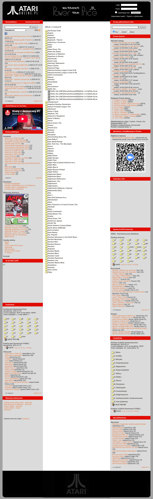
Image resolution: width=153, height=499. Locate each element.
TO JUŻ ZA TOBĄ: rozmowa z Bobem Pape (128, 292)
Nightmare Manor (55, 174)
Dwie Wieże (9, 380)
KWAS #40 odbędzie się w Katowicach (19, 95)
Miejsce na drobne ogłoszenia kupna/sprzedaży (129, 328)
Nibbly (50, 153)
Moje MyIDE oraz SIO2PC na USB (124, 447)
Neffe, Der (52, 89)
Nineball (51, 207)
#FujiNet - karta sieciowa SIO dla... (124, 68)
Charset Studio (117, 60)
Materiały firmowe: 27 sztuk (15, 231)
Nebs (50, 84)
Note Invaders (53, 230)
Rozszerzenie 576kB (120, 454)
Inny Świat (8, 386)
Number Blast (53, 253)
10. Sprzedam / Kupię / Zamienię (124, 116)
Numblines (52, 265)
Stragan (114, 314)
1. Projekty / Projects (119, 100)
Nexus (50, 146)
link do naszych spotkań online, (123, 137)
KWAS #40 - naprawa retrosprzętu (17, 79)
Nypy (50, 272)
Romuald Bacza (118, 286)
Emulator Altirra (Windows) (14, 189)
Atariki (7, 242)
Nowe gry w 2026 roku (13, 138)
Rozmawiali (115, 268)
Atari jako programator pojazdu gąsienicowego (129, 424)
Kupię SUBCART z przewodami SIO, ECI (127, 64)
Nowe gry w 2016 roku (13, 160)
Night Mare (52, 165)
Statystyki (7, 410)
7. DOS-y (117, 373)
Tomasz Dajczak (118, 274)
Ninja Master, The (54, 214)
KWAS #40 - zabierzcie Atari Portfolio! (18, 76)
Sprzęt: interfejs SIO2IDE (121, 332)
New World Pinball (55, 142)
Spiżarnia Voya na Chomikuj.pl (15, 235)
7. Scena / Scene (118, 111)
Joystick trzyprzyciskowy (121, 445)
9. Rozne (117, 380)
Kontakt (6, 256)
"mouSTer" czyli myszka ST (122, 317)
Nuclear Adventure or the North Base (62, 237)
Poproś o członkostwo (135, 16)
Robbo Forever (10, 368)
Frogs (7, 357)
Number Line (53, 260)
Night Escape (53, 158)
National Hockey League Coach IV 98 (62, 73)
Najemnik (51, 38)
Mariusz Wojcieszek (119, 285)
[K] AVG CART (117, 78)
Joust (7, 361)
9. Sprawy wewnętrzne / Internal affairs (126, 114)
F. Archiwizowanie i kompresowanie (128, 398)
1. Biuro (117, 352)
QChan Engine (10, 174)
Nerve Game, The (54, 123)
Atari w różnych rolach (120, 460)
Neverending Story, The (57, 137)
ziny (131, 261)
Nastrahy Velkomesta (56, 63)
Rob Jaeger (116, 295)
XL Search (8, 253)
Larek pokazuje (10, 156)
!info (132, 247)
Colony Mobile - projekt (12, 408)
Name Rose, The (54, 49)
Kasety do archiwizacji (120, 82)
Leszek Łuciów (117, 290)
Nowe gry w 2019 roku (13, 152)
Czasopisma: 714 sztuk (13, 226)
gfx (146, 243)
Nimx (50, 202)
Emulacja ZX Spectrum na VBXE (16, 158)
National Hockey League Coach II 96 (62, 70)
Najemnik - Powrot (55, 40)
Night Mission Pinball (56, 169)
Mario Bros (9, 364)
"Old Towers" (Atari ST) (13, 353)
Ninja (50, 209)
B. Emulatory (119, 384)
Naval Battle (52, 82)
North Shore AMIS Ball (56, 228)
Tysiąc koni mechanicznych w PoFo (18, 36)
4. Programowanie (121, 363)
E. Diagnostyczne (121, 394)
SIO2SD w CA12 (118, 433)
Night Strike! (53, 172)
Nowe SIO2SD (117, 431)
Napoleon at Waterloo (56, 54)
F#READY (116, 279)
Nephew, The (53, 113)
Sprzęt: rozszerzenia (120, 323)
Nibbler (51, 151)
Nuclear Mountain (55, 239)
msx (139, 250)
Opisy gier (7, 352)
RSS (36, 30)
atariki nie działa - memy (121, 57)
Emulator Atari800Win (12, 184)
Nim (49, 193)
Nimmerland (53, 200)
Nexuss (51, 148)
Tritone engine (10, 172)
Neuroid (51, 132)
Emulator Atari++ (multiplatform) (16, 187)
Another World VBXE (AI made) (123, 42)
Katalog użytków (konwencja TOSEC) (125, 409)
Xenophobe (9, 366)
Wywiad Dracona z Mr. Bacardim (124, 272)
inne (23, 336)
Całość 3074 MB (13, 339)
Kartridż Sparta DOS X (13, 143)
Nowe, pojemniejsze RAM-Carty (124, 316)
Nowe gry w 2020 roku (13, 151)
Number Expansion (55, 258)
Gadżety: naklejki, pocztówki (122, 325)
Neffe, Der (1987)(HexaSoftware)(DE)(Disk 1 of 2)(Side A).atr (73, 91)
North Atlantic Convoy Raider (59, 225)
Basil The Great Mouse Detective (17, 382)
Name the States (54, 51)
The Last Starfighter (12, 378)
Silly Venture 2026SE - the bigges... (125, 89)
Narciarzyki (52, 58)
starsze (39, 178)
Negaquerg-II (53, 102)
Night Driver (52, 155)
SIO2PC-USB (117, 429)
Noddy (50, 216)
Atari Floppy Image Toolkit (14, 86)
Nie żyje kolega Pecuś (13, 56)
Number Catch (53, 256)
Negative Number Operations (59, 104)
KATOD (115, 283)
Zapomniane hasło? (118, 16)
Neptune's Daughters (56, 116)
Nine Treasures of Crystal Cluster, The (63, 204)
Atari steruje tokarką (119, 463)
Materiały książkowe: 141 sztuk (16, 229)
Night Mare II (53, 167)
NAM (50, 47)
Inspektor (8, 387)
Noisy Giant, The (54, 218)
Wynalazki (115, 422)
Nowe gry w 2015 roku (13, 161)
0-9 (7, 319)
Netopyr (51, 130)
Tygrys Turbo (117, 440)
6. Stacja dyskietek (121, 370)
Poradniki (7, 136)
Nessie (50, 125)
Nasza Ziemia (53, 65)
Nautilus (51, 79)
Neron (50, 120)
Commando (9, 362)
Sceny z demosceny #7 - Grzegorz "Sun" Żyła (22, 58)
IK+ (113, 86)
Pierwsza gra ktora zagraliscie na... (125, 50)
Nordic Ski (52, 223)
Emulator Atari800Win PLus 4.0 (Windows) (20, 185)
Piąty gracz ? (117, 75)
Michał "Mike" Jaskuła (120, 277)
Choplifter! (8, 359)
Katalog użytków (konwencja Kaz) (124, 342)
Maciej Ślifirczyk (118, 301)
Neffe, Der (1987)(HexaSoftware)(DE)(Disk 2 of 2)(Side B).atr (73, 99)
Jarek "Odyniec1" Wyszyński (123, 302)
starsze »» (38, 101)
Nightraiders (53, 186)
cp (146, 240)
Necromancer (53, 86)
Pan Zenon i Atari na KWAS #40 (16, 65)
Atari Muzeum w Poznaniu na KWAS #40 (19, 52)
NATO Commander (55, 75)
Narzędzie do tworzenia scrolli (16, 142)
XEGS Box (116, 458)
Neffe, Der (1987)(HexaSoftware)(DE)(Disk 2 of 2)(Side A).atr (73, 96)
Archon (7, 377)
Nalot (50, 45)
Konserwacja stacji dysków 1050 (17, 147)
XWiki (7, 244)
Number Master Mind (56, 263)
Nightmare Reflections (57, 179)
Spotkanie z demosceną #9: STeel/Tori (19, 40)
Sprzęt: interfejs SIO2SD (121, 334)
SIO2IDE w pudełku (119, 462)
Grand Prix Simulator (12, 389)
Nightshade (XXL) (55, 190)
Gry (116, 32)
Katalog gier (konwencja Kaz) (14, 309)
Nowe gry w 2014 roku (13, 170)
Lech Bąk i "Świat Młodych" (122, 276)
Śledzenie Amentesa (119, 288)
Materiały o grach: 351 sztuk (15, 233)
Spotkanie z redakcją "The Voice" (17, 68)
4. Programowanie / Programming (124, 105)
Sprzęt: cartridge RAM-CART (123, 326)
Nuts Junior (52, 270)
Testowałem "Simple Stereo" (122, 442)
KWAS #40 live (10, 72)
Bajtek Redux (9, 236)
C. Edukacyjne (120, 387)
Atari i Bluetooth (118, 427)
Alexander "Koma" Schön (121, 299)
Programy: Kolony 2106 (120, 321)
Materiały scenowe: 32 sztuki (15, 227)
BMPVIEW (8, 167)
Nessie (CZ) (52, 127)
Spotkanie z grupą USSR (14, 74)
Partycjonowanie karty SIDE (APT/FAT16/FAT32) (22, 163)
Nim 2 (50, 195)
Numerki (51, 267)
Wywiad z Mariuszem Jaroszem (124, 270)
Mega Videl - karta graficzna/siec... (124, 93)
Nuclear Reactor (54, 244)
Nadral (50, 33)
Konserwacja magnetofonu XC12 (17, 149)
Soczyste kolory (118, 456)
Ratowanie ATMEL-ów (120, 435)
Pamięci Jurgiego (11, 47)
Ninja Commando (55, 211)
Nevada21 (52, 135)
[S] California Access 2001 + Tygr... (125, 53)
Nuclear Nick (53, 242)
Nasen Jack (52, 61)
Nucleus (51, 246)
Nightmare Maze (54, 176)
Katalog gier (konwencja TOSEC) (16, 343)
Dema (132, 32)
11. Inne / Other (118, 118)
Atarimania (8, 247)
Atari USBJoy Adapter (120, 319)
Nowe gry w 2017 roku (13, 154)
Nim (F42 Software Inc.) (57, 197)
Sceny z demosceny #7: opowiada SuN (19, 49)
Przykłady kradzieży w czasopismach (126, 46)
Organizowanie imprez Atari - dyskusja (18, 402)
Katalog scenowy (117, 237)
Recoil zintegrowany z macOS (16, 92)
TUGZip (28, 347)
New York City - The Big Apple (60, 144)
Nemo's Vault (53, 111)
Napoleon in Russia (55, 56)
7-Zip (23, 347)
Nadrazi (51, 35)
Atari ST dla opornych (12, 169)
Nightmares (52, 183)
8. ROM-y (117, 377)
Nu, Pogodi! (52, 235)
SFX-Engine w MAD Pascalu (15, 140)
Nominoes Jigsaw (55, 221)
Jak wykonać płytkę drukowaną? (124, 451)
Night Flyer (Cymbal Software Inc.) (61, 162)
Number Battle (53, 251)
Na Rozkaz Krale (54, 31)
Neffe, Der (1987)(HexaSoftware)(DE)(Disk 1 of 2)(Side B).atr (73, 94)
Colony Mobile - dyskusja (13, 406)
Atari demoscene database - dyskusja (17, 404)
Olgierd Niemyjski (118, 306)
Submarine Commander (13, 355)
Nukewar (51, 249)
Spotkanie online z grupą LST (15, 88)
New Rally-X (52, 139)
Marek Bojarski (117, 304)
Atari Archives (10, 249)
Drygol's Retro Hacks (12, 251)
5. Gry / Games (118, 107)
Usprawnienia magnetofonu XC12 (17, 145)
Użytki (124, 32)
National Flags (53, 68)
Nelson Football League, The (59, 107)
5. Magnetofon (120, 366)
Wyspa (7, 375)
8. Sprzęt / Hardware (119, 112)
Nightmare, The (54, 181)
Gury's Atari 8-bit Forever (14, 245)
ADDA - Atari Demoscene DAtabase (125, 234)
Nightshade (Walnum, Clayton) (60, 188)
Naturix (51, 77)
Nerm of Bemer (54, 118)
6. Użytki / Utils (117, 109)
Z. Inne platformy (121, 401)
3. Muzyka (118, 359)
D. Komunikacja (120, 391)
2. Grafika (118, 356)
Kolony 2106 (9, 370)
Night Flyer (52, 160)
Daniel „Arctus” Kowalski (121, 281)
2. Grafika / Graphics (120, 102)
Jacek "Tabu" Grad (119, 297)
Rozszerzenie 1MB (119, 444)
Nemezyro (52, 109)
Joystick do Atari (118, 438)
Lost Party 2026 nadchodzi (14, 61)
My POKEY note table (120, 71)
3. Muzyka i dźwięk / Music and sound (126, 103)
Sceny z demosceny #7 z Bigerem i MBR (20, 83)
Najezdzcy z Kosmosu (56, 42)
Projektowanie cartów (120, 436)
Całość (10, 347)
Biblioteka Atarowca (11, 192)
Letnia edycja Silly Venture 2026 (16, 43)
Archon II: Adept (11, 371)
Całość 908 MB (120, 404)
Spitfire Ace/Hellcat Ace (13, 373)
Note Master (52, 232)
